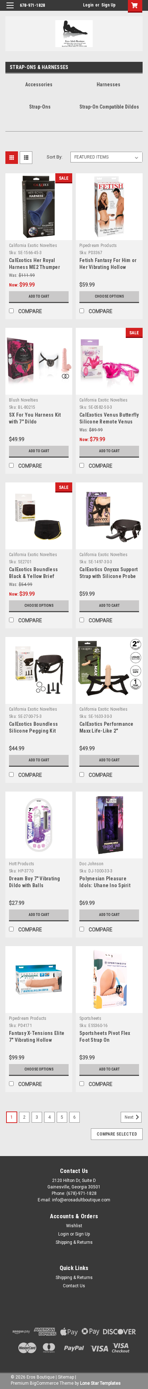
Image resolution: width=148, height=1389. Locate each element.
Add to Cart (39, 296)
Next (130, 1117)
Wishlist (74, 1225)
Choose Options (109, 296)
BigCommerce (44, 1383)
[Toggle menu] (10, 10)
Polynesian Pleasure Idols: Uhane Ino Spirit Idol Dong (104, 885)
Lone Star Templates (100, 1383)
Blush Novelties (23, 400)
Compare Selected (117, 1134)
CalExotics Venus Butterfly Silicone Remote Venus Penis (109, 421)
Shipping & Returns (74, 1242)
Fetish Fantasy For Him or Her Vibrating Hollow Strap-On (108, 267)
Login (88, 5)
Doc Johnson (91, 863)
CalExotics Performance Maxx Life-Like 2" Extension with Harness (106, 731)
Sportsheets (90, 1018)
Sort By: (55, 157)
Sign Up (108, 5)
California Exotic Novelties (33, 245)
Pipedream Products (98, 245)
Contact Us (74, 1285)
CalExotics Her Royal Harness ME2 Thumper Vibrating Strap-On (34, 267)
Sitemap (66, 1377)
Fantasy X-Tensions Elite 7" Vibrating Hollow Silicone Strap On (36, 1040)
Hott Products (21, 863)
